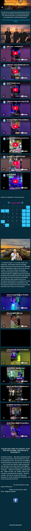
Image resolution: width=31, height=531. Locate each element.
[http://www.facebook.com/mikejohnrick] (15, 500)
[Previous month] (9, 203)
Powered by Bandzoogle (15, 525)
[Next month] (22, 203)
